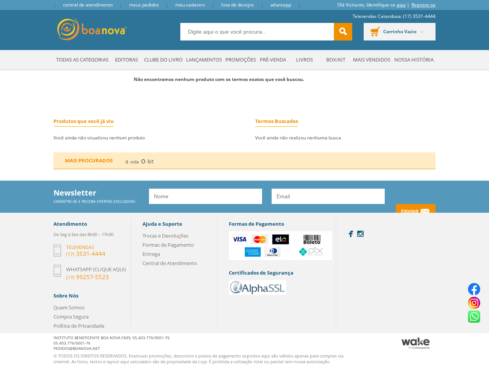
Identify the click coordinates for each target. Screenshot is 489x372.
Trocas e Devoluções (165, 235)
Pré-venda (273, 59)
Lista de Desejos (237, 5)
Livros (304, 59)
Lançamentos (204, 59)
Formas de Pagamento (168, 244)
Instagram (360, 234)
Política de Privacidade (78, 325)
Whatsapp (280, 5)
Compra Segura (71, 316)
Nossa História (414, 59)
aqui (401, 5)
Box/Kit (335, 59)
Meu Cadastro (190, 5)
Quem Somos (68, 307)
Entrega (151, 254)
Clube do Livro (163, 59)
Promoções (240, 59)
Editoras (126, 59)
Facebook (351, 234)
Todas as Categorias (82, 59)
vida (134, 162)
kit (150, 161)
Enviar (410, 211)
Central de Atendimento (88, 5)
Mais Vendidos (371, 59)
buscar (343, 31)
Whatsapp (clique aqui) (96, 269)
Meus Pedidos (144, 5)
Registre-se (423, 5)
